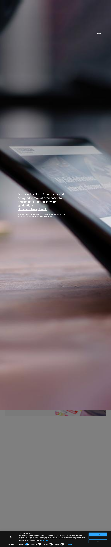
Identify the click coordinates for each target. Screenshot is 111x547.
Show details (69, 544)
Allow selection (97, 537)
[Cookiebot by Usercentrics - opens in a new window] (11, 544)
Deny (98, 541)
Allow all (98, 534)
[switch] (39, 544)
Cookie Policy (44, 540)
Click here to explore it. (32, 209)
